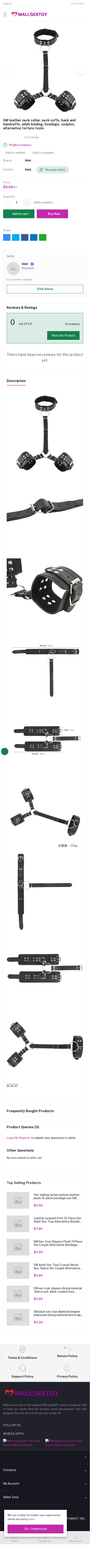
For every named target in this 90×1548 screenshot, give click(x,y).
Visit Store (45, 289)
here (32, 1519)
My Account (11, 1483)
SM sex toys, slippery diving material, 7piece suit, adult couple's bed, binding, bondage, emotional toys (58, 1290)
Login (10, 1138)
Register (24, 1138)
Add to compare (43, 152)
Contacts (9, 1470)
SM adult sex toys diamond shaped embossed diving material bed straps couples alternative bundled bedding (58, 1313)
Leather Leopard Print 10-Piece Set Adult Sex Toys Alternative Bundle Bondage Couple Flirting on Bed (57, 1220)
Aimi (28, 160)
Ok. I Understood (35, 1528)
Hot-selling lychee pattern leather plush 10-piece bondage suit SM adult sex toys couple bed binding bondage (57, 1196)
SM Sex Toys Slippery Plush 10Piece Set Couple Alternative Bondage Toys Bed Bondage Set (58, 1243)
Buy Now (53, 214)
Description (16, 381)
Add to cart (20, 214)
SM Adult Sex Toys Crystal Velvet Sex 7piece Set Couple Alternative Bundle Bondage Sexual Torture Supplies (57, 1266)
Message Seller (55, 169)
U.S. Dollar (77, 3)
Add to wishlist (15, 152)
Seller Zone (11, 1497)
